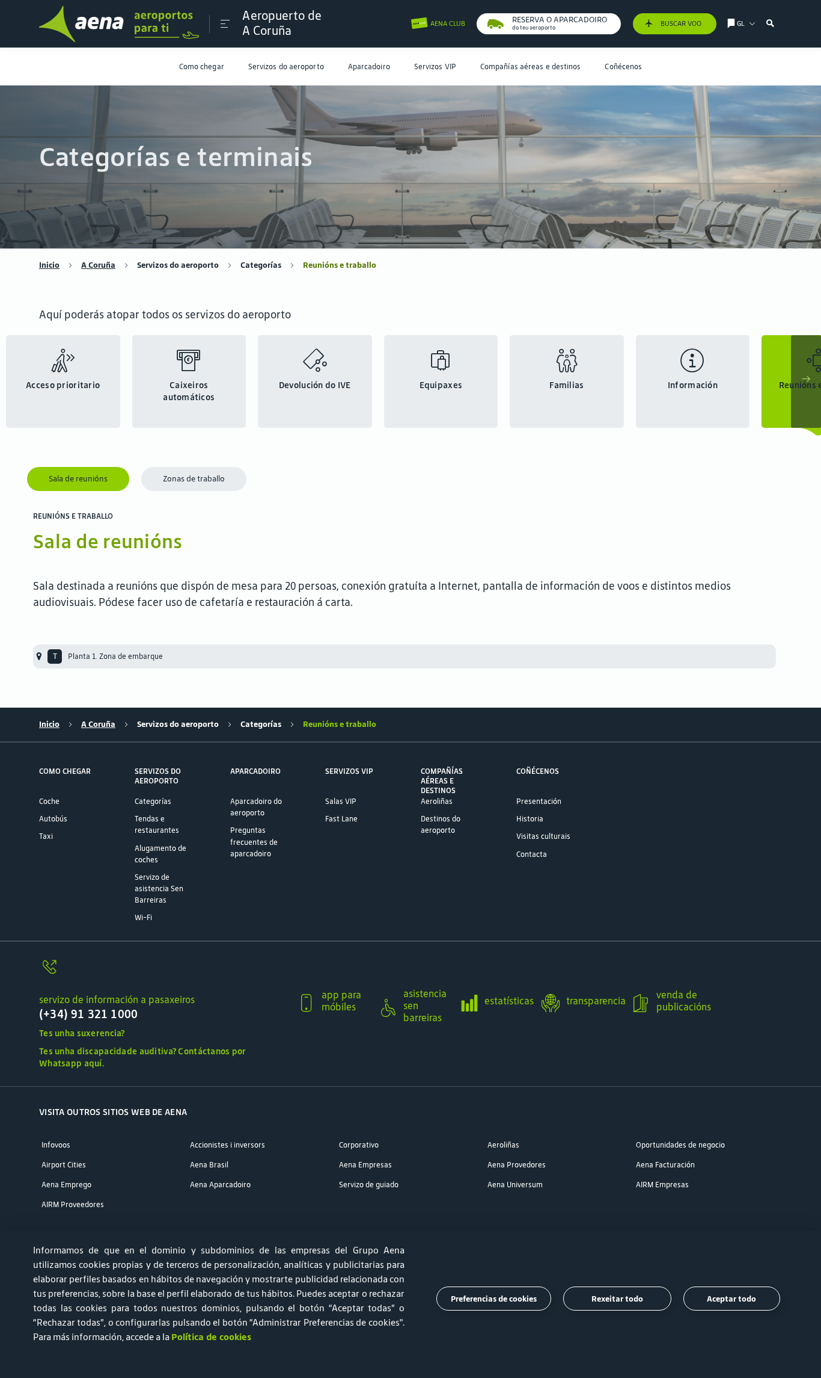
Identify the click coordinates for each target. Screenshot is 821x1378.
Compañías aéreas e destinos (530, 66)
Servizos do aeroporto (286, 66)
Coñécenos (623, 66)
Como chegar (201, 66)
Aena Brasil (209, 1164)
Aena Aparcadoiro (220, 1184)
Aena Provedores (516, 1164)
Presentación (538, 801)
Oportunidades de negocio (680, 1144)
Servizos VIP (435, 66)
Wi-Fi (143, 917)
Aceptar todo (731, 1298)
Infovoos (55, 1144)
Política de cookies (211, 1336)
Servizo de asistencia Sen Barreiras (159, 888)
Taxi (46, 836)
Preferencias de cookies (494, 1298)
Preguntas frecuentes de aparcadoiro (254, 841)
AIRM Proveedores (72, 1204)
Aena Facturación (665, 1164)
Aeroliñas (437, 801)
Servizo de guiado (368, 1184)
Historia (529, 818)
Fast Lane (341, 818)
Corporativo (359, 1144)
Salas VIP (340, 801)
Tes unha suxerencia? (82, 1033)
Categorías (260, 265)
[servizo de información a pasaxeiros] (163, 973)
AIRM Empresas (662, 1184)
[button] (225, 24)
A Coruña (98, 265)
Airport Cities (63, 1164)
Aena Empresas (365, 1164)
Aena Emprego (66, 1184)
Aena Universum (515, 1184)
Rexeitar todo (617, 1298)
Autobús (53, 818)
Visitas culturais (543, 836)
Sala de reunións (78, 479)
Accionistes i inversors (227, 1144)
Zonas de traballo (194, 479)
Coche (49, 801)
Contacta (531, 854)
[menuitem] (201, 66)
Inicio (49, 265)
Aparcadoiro (369, 66)
